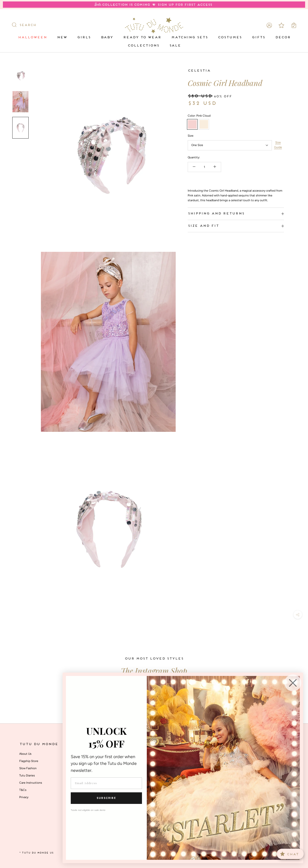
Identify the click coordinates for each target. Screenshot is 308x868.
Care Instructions (30, 782)
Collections (143, 45)
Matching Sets (189, 37)
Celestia (199, 70)
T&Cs (22, 790)
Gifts (258, 37)
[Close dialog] (292, 682)
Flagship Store (28, 761)
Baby (107, 37)
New (62, 37)
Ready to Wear (142, 37)
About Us (25, 753)
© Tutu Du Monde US (36, 853)
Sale (175, 45)
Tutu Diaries (27, 775)
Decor (282, 37)
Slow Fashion (28, 768)
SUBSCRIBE (106, 798)
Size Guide (278, 145)
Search (27, 25)
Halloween (32, 37)
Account (269, 25)
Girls (83, 37)
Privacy (23, 797)
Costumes (230, 37)
